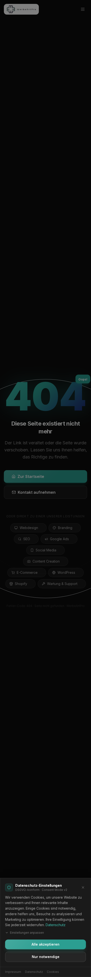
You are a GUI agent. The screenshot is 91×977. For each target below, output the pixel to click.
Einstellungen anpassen (27, 932)
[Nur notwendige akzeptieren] (83, 887)
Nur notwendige (45, 957)
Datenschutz (56, 925)
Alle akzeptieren (45, 944)
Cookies (53, 972)
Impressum (13, 972)
